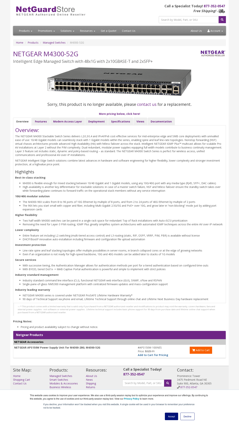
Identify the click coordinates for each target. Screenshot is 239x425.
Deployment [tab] (96, 121)
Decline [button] (187, 416)
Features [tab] (41, 121)
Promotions (45, 31)
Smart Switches (58, 379)
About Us (196, 31)
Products (24, 31)
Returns (90, 387)
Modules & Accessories (63, 383)
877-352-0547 (214, 6)
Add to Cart (202, 350)
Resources (86, 31)
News (89, 379)
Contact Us (128, 31)
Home (19, 42)
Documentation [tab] (161, 121)
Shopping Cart (21, 379)
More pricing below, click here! (119, 114)
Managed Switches (54, 42)
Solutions (66, 31)
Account (215, 31)
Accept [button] (171, 416)
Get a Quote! (108, 31)
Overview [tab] (22, 121)
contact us (146, 104)
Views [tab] (140, 121)
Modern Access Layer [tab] (67, 121)
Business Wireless (60, 387)
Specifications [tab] (120, 121)
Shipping (91, 383)
